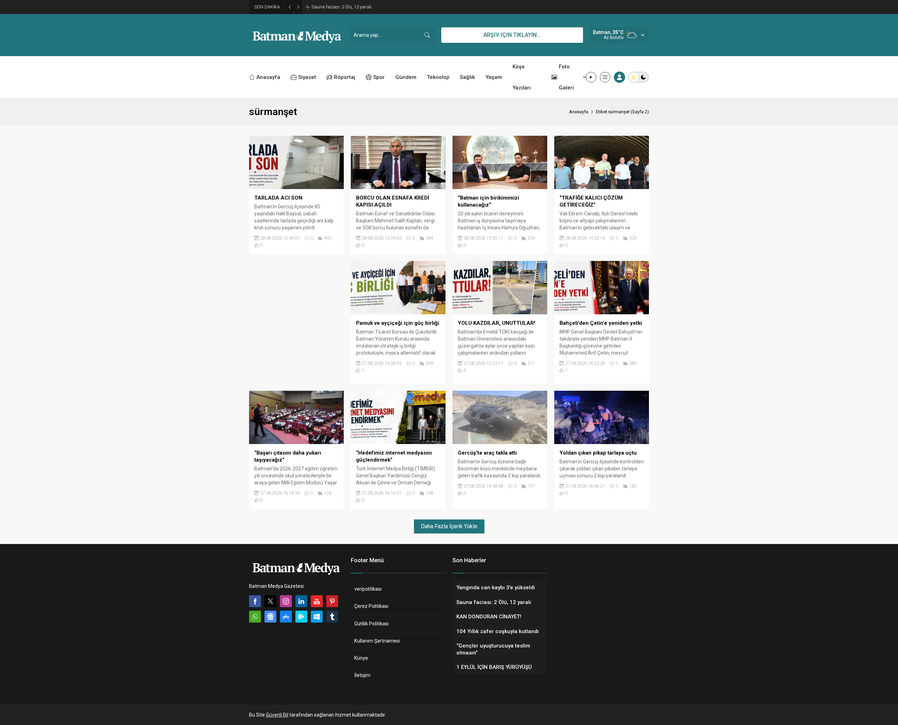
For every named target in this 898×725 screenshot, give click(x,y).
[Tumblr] (332, 617)
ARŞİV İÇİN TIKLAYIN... (512, 35)
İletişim (362, 675)
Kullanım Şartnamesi (377, 641)
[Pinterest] (332, 601)
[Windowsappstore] (317, 617)
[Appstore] (286, 617)
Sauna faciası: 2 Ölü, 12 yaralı (341, 6)
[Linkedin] (301, 601)
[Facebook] (255, 601)
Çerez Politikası (371, 606)
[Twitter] (270, 601)
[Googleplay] (301, 617)
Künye (361, 658)
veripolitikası (368, 589)
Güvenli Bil (277, 715)
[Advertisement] (296, 322)
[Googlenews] (270, 617)
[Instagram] (286, 601)
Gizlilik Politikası (371, 623)
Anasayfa (578, 111)
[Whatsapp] (255, 617)
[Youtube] (317, 601)
